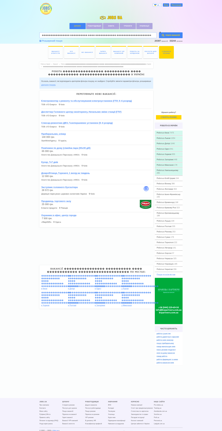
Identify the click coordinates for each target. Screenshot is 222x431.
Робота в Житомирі (165, 189)
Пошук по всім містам (166, 275)
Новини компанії (136, 405)
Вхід (166, 5)
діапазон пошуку (48, 85)
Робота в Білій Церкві (166, 178)
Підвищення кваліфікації (116, 420)
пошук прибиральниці (165, 343)
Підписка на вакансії (69, 414)
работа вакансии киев (165, 363)
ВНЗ (109, 405)
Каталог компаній (137, 420)
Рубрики (42, 414)
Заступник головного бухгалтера (59, 187)
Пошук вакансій (67, 411)
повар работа (162, 356)
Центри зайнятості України (140, 424)
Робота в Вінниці (164, 184)
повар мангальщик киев (166, 346)
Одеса (58, 222)
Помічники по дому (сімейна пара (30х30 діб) (65, 148)
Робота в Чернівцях (165, 264)
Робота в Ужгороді (165, 248)
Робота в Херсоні (164, 253)
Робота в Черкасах (165, 258)
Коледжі (111, 408)
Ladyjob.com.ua (159, 424)
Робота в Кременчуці (166, 202)
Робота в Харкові (164, 154)
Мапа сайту (43, 411)
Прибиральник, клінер (53, 134)
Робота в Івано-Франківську (168, 194)
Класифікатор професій (93, 424)
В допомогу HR (90, 420)
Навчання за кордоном (116, 424)
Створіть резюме (169, 117)
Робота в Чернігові (165, 269)
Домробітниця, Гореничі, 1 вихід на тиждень (65, 173)
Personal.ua (158, 420)
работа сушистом (164, 333)
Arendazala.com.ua (160, 411)
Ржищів (64, 208)
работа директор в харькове (168, 337)
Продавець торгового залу (56, 201)
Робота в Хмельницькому (167, 170)
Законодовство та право (139, 414)
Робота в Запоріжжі (165, 160)
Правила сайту (44, 417)
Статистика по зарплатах (140, 411)
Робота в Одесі (163, 149)
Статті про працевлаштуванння (142, 408)
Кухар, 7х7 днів (49, 162)
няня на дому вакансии (166, 353)
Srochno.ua (158, 414)
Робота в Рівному (164, 232)
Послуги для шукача (69, 408)
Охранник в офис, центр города (58, 215)
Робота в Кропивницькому (168, 213)
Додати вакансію (91, 405)
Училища (111, 414)
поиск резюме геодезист (166, 350)
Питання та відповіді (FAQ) (48, 420)
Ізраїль (63, 141)
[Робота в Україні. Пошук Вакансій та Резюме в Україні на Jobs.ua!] (45, 9)
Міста (48, 414)
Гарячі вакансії (67, 417)
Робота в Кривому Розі (167, 208)
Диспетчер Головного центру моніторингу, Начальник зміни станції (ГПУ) (81, 112)
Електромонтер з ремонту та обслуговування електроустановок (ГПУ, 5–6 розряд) (86, 101)
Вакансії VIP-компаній (70, 420)
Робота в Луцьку (164, 221)
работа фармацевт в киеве (167, 359)
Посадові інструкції (137, 417)
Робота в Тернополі (165, 242)
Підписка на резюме (92, 414)
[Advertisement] (96, 245)
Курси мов (111, 417)
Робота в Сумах (164, 237)
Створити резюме (68, 405)
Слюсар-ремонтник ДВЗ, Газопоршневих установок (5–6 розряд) (77, 123)
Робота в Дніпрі (164, 143)
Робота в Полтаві (164, 226)
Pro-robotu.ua (158, 405)
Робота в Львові (164, 138)
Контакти (42, 408)
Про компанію (44, 405)
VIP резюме (89, 417)
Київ (63, 104)
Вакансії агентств (68, 424)
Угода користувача (45, 424)
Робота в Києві (163, 133)
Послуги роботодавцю (93, 408)
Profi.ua (156, 417)
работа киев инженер (165, 340)
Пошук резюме (90, 411)
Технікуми (111, 411)
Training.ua (157, 408)
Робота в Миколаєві (165, 165)
